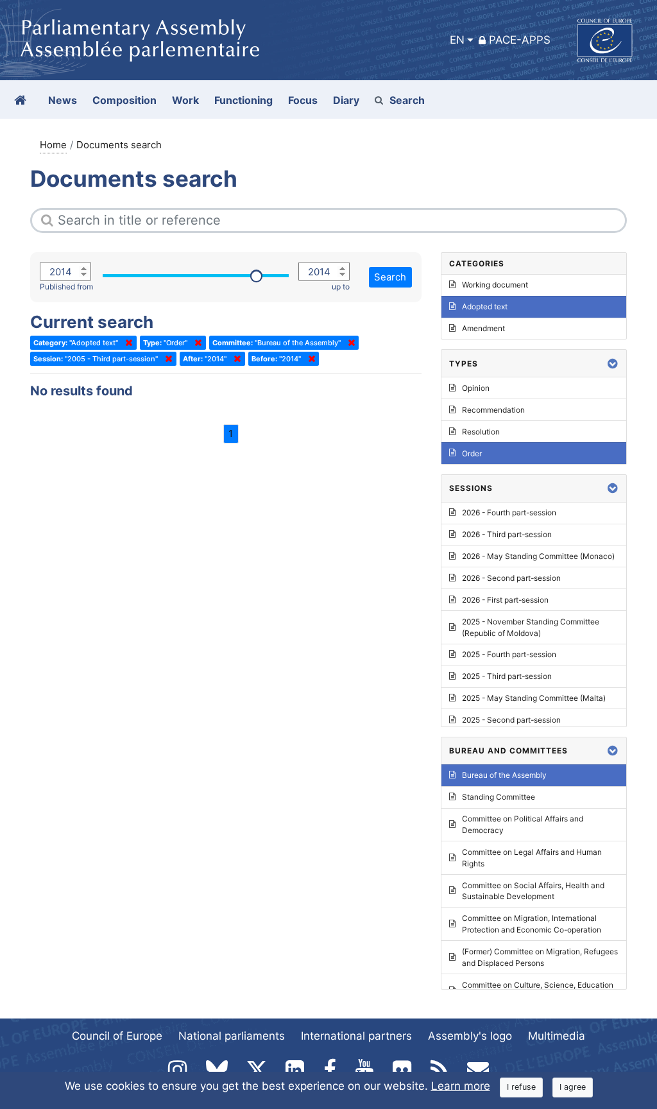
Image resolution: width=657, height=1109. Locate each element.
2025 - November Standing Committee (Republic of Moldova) (530, 627)
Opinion (476, 388)
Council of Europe (117, 1035)
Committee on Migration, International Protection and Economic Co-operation (531, 923)
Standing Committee (498, 797)
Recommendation (493, 410)
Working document (495, 284)
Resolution (481, 431)
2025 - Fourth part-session (509, 654)
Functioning (243, 100)
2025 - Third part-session (507, 676)
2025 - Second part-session (511, 720)
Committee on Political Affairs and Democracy (522, 824)
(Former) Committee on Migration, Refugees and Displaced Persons (540, 957)
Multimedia (556, 1035)
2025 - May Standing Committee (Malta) (534, 698)
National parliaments (231, 1035)
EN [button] (457, 39)
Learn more (460, 1085)
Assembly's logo (470, 1035)
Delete (126, 342)
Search (407, 100)
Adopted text (485, 306)
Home (53, 145)
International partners (356, 1035)
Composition (124, 100)
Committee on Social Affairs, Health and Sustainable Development (533, 891)
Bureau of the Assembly (504, 775)
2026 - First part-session (505, 600)
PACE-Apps (519, 39)
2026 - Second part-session (511, 578)
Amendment (483, 328)
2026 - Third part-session (507, 534)
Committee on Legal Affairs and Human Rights (532, 857)
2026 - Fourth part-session (509, 512)
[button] (613, 363)
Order (472, 453)
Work (185, 100)
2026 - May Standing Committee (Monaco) (538, 556)
